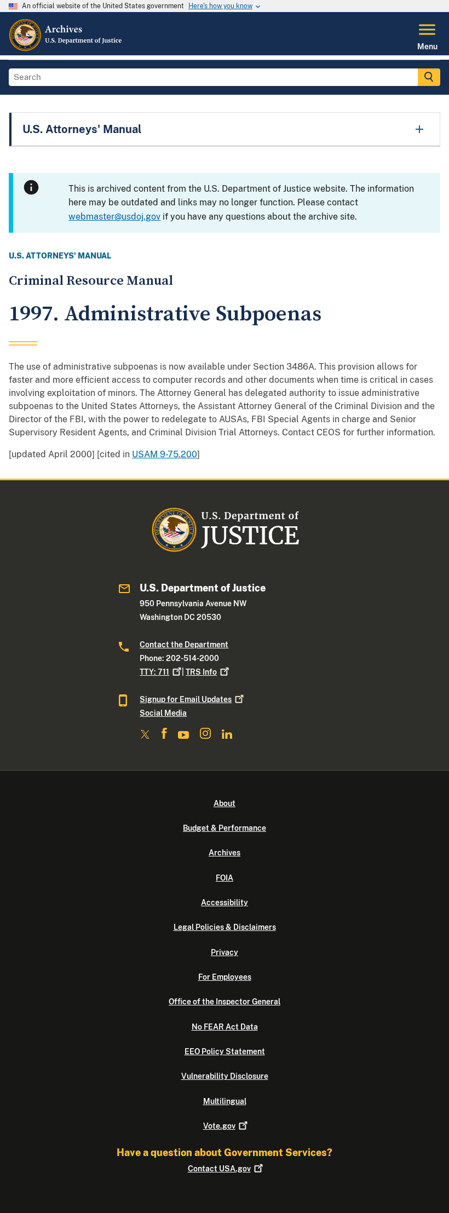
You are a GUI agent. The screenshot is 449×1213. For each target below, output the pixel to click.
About (224, 803)
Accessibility (224, 902)
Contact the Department (184, 644)
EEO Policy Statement (225, 1051)
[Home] (66, 48)
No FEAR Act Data (225, 1026)
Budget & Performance (224, 828)
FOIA (224, 877)
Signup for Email (186, 699)
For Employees (224, 977)
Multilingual (224, 1101)
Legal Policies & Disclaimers (225, 927)
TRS (201, 672)
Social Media (163, 713)
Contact (219, 1168)
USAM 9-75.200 (164, 454)
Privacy (224, 952)
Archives (224, 852)
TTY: (154, 672)
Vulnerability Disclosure (224, 1076)
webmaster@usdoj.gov (114, 216)
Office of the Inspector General (224, 1001)
